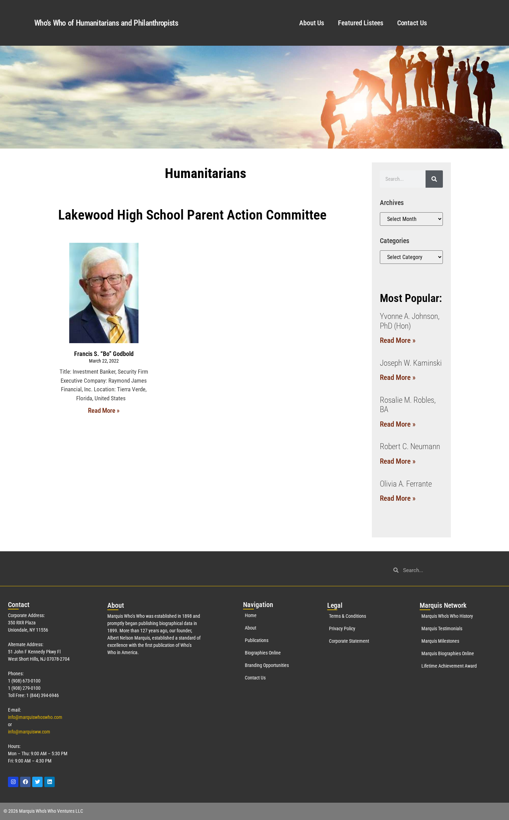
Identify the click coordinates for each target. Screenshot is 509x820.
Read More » (103, 411)
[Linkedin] (49, 782)
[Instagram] (13, 782)
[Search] (434, 179)
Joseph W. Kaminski (411, 363)
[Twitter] (37, 782)
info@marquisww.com (29, 731)
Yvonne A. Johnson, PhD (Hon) (409, 321)
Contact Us (412, 23)
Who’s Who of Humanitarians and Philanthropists (106, 23)
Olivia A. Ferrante (406, 484)
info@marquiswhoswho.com (35, 717)
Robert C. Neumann (410, 446)
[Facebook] (25, 782)
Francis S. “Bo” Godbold (104, 353)
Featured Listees (360, 23)
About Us (311, 23)
